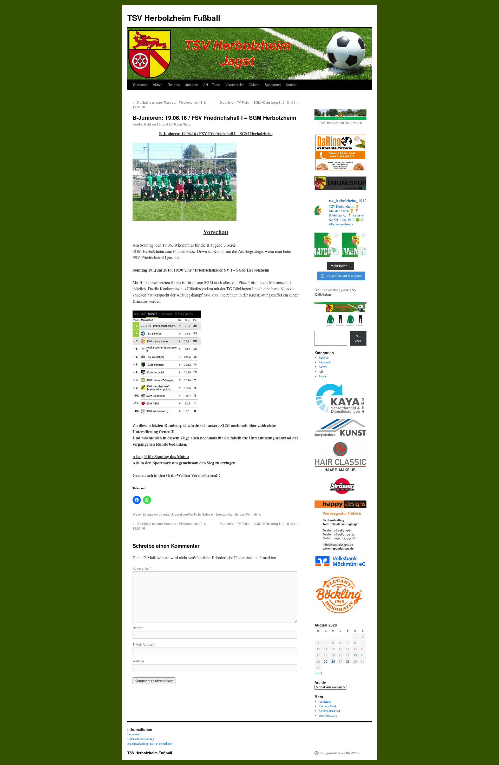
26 (333, 661)
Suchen (358, 338)
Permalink (253, 514)
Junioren (191, 84)
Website (138, 661)
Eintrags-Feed (327, 706)
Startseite (140, 84)
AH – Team (211, 84)
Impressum (134, 734)
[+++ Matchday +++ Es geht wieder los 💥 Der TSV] (326, 245)
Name (138, 627)
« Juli (318, 673)
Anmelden (325, 701)
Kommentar (142, 568)
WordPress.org (328, 715)
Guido (187, 124)
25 (325, 661)
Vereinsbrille (234, 84)
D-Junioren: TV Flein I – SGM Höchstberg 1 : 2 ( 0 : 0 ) (259, 102)
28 (348, 661)
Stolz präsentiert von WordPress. (340, 753)
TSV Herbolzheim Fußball (173, 17)
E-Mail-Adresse (144, 644)
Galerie (254, 84)
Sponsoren (273, 84)
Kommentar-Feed (329, 711)
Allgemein (325, 362)
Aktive (157, 84)
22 (355, 655)
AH (321, 371)
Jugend (176, 514)
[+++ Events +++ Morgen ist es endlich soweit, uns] (354, 245)
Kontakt (292, 84)
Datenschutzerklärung (140, 739)
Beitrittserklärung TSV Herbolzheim (149, 743)
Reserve (174, 84)
